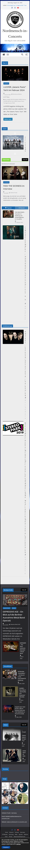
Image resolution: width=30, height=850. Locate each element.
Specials (14, 608)
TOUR (13, 103)
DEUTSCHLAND (14, 99)
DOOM (20, 99)
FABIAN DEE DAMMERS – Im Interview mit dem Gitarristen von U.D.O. (25, 264)
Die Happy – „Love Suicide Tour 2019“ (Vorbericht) (25, 363)
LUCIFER (5, 101)
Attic (6, 99)
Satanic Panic (21, 101)
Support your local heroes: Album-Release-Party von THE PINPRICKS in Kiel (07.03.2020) (20, 710)
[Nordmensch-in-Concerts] (4, 54)
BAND (8, 99)
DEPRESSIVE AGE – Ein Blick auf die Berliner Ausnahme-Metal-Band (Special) (14, 616)
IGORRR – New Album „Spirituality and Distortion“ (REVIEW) (22, 692)
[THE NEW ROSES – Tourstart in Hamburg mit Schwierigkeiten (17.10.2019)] (8, 214)
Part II (13, 101)
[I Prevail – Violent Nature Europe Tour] (11, 738)
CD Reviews (5, 834)
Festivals (17, 832)
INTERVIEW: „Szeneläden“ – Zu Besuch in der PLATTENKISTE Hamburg (22, 676)
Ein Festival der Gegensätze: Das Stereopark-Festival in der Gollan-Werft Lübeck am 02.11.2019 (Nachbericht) (25, 487)
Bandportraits (6, 608)
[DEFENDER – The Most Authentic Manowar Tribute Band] (11, 650)
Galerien (26, 834)
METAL (9, 101)
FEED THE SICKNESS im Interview (13, 187)
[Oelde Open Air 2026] (12, 756)
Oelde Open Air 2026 (24, 753)
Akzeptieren (6, 847)
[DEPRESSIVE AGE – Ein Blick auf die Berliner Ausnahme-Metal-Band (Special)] (15, 599)
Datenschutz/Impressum (19, 836)
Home (6, 832)
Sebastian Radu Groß (15, 624)
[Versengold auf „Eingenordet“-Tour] (13, 142)
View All (25, 159)
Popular (9, 208)
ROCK (16, 101)
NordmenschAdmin (17, 94)
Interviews (6, 182)
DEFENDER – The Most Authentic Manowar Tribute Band (23, 648)
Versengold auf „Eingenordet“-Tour (17, 5)
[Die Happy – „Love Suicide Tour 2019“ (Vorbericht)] (13, 375)
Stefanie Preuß (13, 192)
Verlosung (11, 834)
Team (6, 836)
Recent (22, 208)
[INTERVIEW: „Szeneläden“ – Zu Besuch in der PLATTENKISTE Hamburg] (9, 678)
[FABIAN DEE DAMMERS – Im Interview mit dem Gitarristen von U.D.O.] (13, 232)
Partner (10, 836)
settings (18, 844)
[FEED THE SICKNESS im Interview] (15, 173)
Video (16, 834)
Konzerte (6, 83)
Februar (24, 99)
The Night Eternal (7, 103)
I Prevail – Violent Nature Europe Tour (24, 735)
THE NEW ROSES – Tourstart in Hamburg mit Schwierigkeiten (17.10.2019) (20, 215)
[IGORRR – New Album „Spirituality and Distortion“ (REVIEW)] (10, 695)
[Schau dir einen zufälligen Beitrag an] (26, 54)
